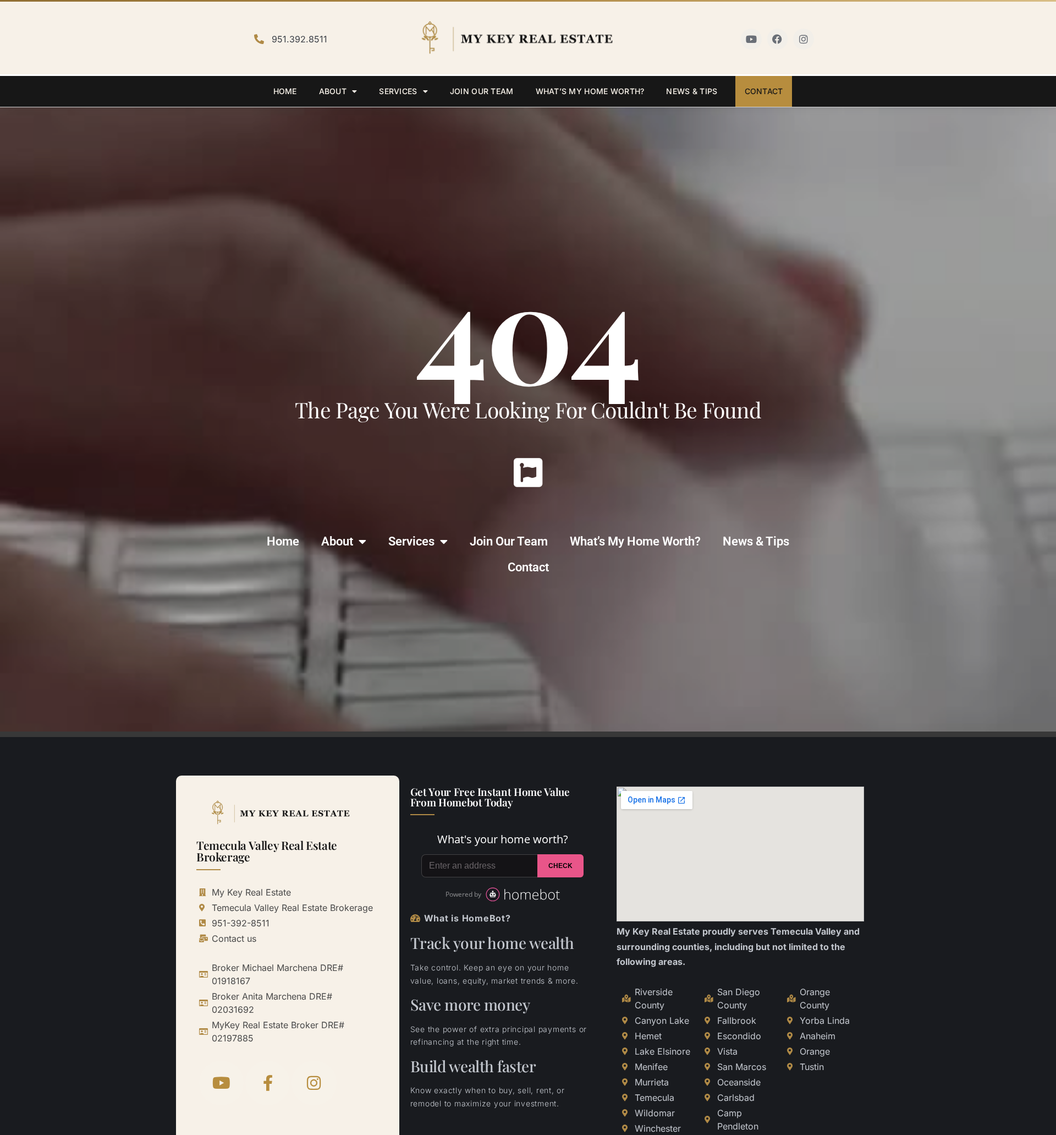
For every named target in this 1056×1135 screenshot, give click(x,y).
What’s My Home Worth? (590, 91)
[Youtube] (751, 39)
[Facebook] (777, 39)
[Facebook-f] (267, 1083)
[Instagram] (803, 39)
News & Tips (691, 91)
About (332, 91)
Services (398, 91)
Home (285, 91)
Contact (764, 91)
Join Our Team (482, 91)
